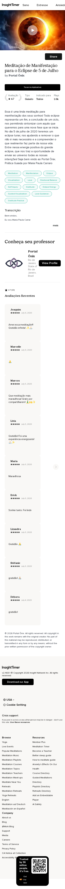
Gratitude (30, 187)
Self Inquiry (13, 187)
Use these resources (20, 722)
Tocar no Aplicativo (32, 87)
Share (53, 56)
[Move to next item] (56, 467)
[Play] (32, 30)
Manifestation (32, 173)
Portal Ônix (16, 75)
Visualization (14, 180)
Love (30, 180)
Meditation (13, 173)
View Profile (50, 263)
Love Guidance (42, 194)
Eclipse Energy (49, 187)
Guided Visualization (17, 194)
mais (55, 225)
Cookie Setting (16, 705)
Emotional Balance (48, 180)
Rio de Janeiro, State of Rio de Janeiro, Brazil (32, 268)
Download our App (17, 682)
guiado (29, 99)
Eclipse (50, 173)
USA (9, 699)
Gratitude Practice (16, 200)
